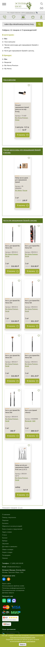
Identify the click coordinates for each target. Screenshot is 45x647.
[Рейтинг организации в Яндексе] (10, 618)
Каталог (4, 538)
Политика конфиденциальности (13, 588)
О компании (6, 514)
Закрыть (22, 644)
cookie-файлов (30, 641)
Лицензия (5, 520)
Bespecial (7, 62)
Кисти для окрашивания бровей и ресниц (19, 51)
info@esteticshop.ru (14, 567)
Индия (17, 120)
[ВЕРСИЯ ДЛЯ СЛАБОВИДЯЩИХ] (41, 8)
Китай (7, 256)
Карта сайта (6, 583)
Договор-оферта (8, 592)
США (33, 421)
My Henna (7, 68)
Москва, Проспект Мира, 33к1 (12, 572)
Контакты (5, 523)
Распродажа (6, 555)
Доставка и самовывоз (9, 546)
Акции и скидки (7, 552)
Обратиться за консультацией (12, 526)
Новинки (5, 558)
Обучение (5, 543)
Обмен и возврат (7, 549)
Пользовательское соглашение (13, 590)
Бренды (4, 541)
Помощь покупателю (9, 517)
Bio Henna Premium (11, 65)
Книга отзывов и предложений (12, 529)
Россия (24, 190)
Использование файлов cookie (13, 586)
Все (5, 39)
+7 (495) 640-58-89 (16, 563)
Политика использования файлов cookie (22, 637)
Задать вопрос (7, 532)
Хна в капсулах (9, 42)
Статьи (4, 535)
